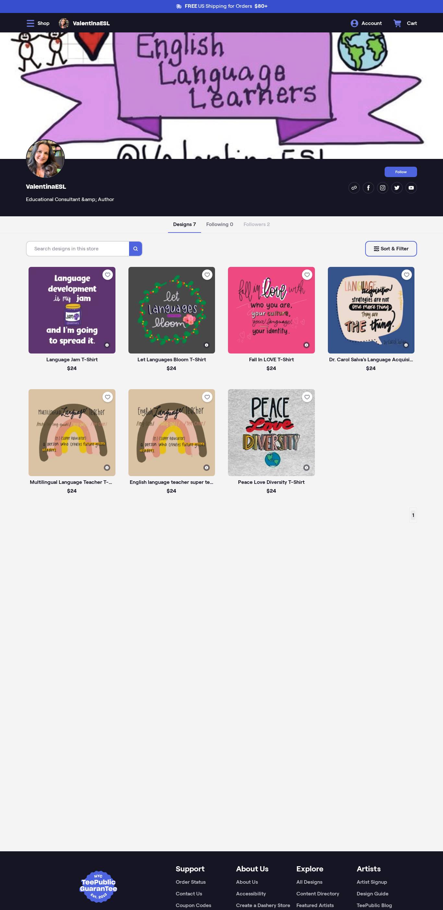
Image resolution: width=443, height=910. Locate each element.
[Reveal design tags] (107, 345)
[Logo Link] (64, 23)
